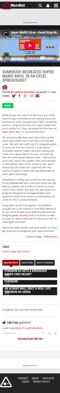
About (35, 378)
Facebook (20, 96)
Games (7, 105)
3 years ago (9, 333)
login (48, 5)
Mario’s (6, 186)
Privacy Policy (41, 381)
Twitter (14, 96)
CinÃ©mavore (50, 236)
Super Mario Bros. (11, 131)
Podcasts (48, 378)
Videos (25, 381)
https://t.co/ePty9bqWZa (28, 328)
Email (37, 96)
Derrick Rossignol (24, 92)
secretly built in (28, 215)
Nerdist (13, 5)
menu (56, 5)
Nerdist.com (6, 382)
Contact (23, 378)
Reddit (31, 96)
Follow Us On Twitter (30, 338)
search (40, 5)
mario (5, 251)
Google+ (25, 96)
